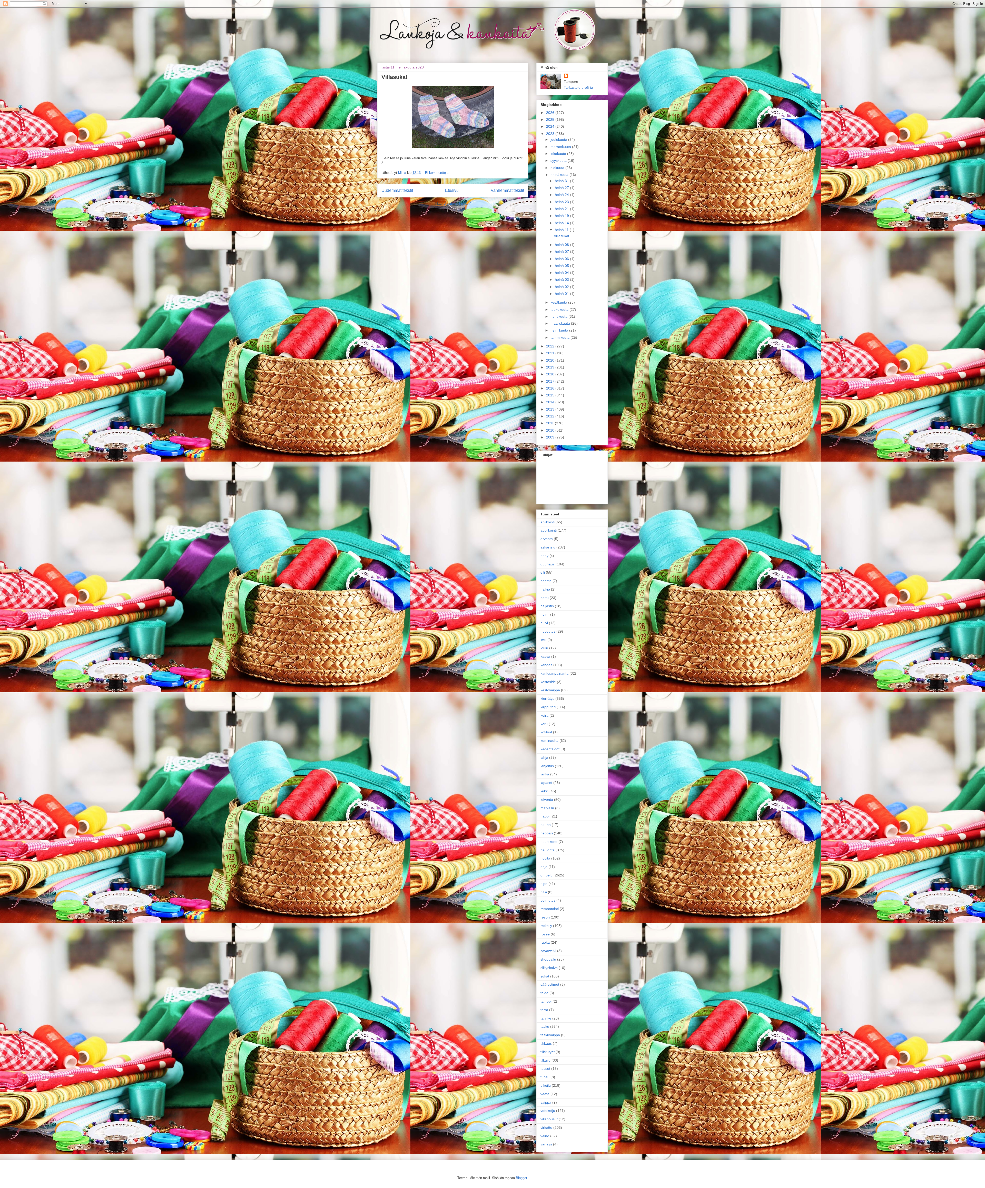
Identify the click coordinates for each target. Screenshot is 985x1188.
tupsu (544, 1077)
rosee (545, 934)
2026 (550, 113)
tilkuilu (545, 1060)
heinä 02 (562, 287)
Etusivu (452, 190)
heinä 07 (562, 251)
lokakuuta (558, 154)
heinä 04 (562, 273)
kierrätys (547, 698)
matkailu (547, 808)
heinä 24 (562, 195)
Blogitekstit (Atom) (457, 203)
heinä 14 (562, 223)
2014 (550, 402)
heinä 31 (562, 181)
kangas (546, 665)
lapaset (546, 783)
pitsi (543, 892)
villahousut (549, 1119)
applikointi (548, 530)
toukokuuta (559, 309)
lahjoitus (547, 766)
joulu (544, 648)
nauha (545, 825)
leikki (544, 791)
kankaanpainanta (554, 673)
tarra (544, 1010)
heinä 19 (562, 216)
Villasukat (394, 77)
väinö (544, 1136)
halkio (545, 589)
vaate (544, 1094)
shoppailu (548, 959)
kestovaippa (550, 690)
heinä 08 (562, 245)
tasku (544, 1026)
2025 (550, 119)
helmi (544, 614)
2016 (550, 388)
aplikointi (547, 522)
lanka (544, 774)
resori (545, 917)
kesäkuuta (559, 302)
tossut (545, 1068)
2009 (550, 437)
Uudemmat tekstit (397, 190)
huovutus (547, 631)
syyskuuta (559, 160)
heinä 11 (562, 230)
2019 (550, 367)
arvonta (546, 539)
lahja (544, 757)
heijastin (547, 606)
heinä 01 (562, 294)
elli (542, 572)
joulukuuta (559, 139)
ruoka (545, 942)
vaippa (545, 1102)
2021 (550, 353)
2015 (550, 395)
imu (543, 640)
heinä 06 (562, 259)
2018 (550, 374)
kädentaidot (549, 749)
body (544, 556)
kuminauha (549, 740)
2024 (550, 126)
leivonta (546, 799)
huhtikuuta (559, 316)
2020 (550, 360)
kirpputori (548, 707)
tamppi (545, 1001)
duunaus (547, 564)
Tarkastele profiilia (578, 87)
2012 (550, 416)
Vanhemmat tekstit (507, 190)
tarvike (545, 1018)
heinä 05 (562, 266)
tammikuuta (560, 337)
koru (544, 724)
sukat (544, 976)
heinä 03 (562, 279)
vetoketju (547, 1111)
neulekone (548, 842)
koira (544, 715)
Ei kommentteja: (437, 173)
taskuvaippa (550, 1035)
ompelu (546, 875)
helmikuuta (559, 330)
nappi (544, 816)
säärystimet (549, 984)
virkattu (546, 1127)
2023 (550, 134)
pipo (543, 884)
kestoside (548, 682)
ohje (543, 867)
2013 (550, 409)
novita (545, 858)
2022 (550, 346)
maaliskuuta (560, 323)
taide (544, 993)
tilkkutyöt (547, 1052)
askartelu (547, 547)
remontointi (549, 909)
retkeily (546, 926)
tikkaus (546, 1043)
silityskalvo (549, 968)
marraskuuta (561, 147)
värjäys (546, 1144)
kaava (545, 656)
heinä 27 (562, 188)
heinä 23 (562, 202)
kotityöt (546, 732)
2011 (550, 423)
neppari (546, 833)
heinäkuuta (559, 175)
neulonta (547, 850)
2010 (550, 430)
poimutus (547, 900)
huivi (544, 623)
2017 (550, 381)
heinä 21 (562, 209)
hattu (544, 598)
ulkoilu (545, 1085)
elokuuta (557, 168)
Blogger (521, 1178)
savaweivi (548, 951)
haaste (545, 581)
